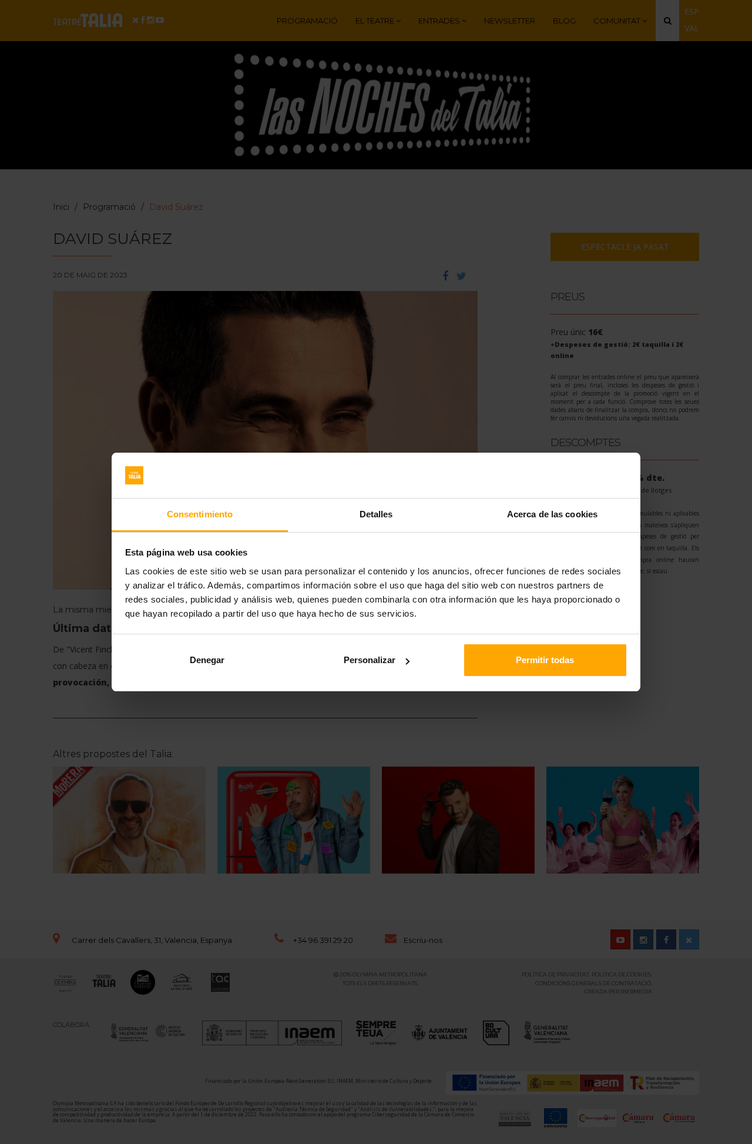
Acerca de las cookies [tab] (552, 514)
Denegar (207, 660)
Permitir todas (545, 660)
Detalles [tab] (376, 514)
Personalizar (369, 660)
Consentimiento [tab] (200, 514)
